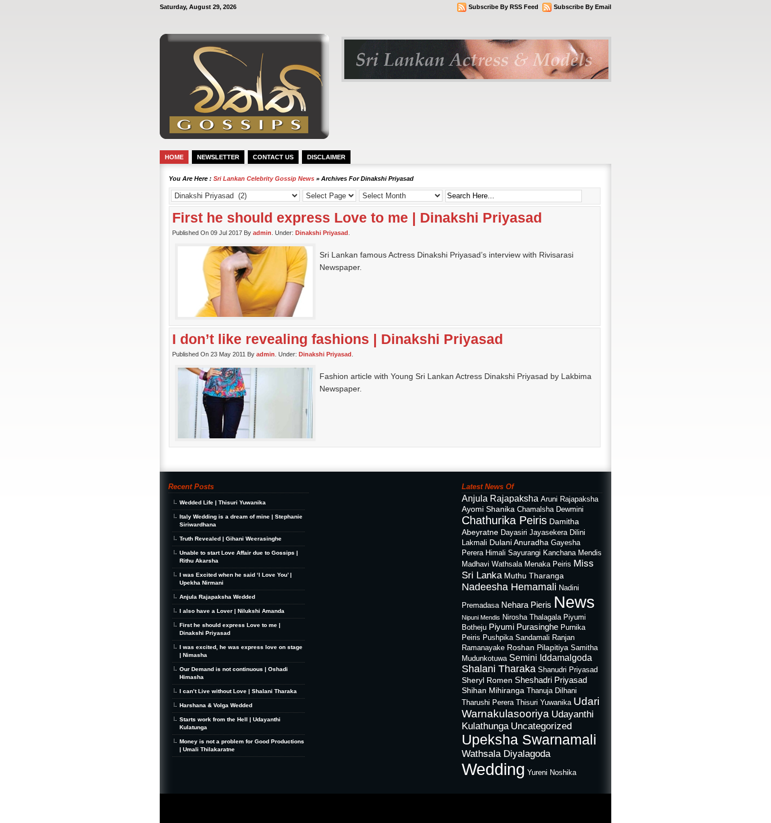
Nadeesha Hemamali (509, 587)
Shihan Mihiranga (493, 690)
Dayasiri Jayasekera (534, 533)
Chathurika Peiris (504, 520)
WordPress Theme (228, 803)
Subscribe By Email (582, 6)
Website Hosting (297, 812)
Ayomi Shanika (488, 508)
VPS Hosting (265, 812)
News (574, 602)
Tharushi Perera (488, 703)
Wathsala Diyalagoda (506, 753)
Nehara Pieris (526, 604)
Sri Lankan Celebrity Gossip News (263, 178)
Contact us (273, 157)
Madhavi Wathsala (492, 564)
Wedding (493, 769)
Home (174, 157)
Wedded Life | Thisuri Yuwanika (222, 502)
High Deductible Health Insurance (218, 812)
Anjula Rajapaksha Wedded (217, 597)
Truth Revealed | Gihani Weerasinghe (230, 538)
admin (262, 232)
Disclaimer (326, 157)
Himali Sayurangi (513, 553)
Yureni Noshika (551, 773)
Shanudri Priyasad (568, 670)
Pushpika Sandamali (516, 638)
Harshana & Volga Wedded (215, 705)
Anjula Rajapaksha (500, 498)
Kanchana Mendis (572, 553)
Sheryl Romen (487, 680)
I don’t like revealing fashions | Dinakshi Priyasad (337, 339)
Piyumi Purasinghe (523, 627)
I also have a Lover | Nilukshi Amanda (231, 611)
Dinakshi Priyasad (321, 232)
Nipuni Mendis (481, 617)
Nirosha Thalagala (531, 617)
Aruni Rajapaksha (569, 499)
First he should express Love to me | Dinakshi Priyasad (357, 217)
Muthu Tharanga (534, 575)
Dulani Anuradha (519, 542)
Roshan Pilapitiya (537, 647)
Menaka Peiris (547, 564)
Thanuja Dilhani (552, 691)
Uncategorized (541, 725)
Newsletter (218, 157)
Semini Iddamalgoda (550, 657)
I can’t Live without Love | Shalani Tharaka (238, 691)
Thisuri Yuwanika (543, 703)
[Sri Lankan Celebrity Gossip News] (244, 136)
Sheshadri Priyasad (551, 680)
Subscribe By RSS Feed (503, 6)
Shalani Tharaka (499, 668)
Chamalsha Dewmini (550, 509)
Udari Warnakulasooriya (530, 707)
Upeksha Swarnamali (529, 739)
